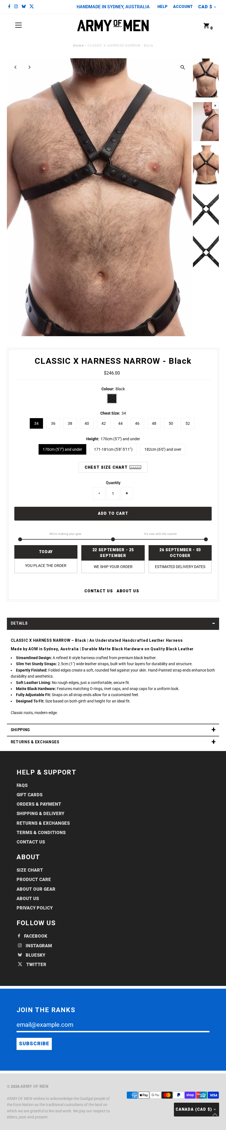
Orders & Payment (39, 804)
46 (137, 423)
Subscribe (34, 1043)
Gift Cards (29, 795)
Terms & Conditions (41, 832)
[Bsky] (23, 7)
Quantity (113, 483)
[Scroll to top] (214, 1114)
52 (187, 423)
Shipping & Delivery (40, 813)
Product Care (34, 879)
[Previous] (16, 67)
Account (183, 7)
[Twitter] (31, 7)
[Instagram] (16, 7)
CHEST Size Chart (107, 467)
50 (171, 423)
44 (120, 423)
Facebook (35, 936)
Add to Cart (113, 513)
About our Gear (36, 889)
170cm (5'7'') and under (62, 449)
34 (36, 423)
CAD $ (205, 7)
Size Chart (30, 870)
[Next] (29, 67)
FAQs (22, 785)
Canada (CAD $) (194, 1109)
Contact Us (31, 842)
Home (78, 45)
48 (154, 423)
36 (53, 423)
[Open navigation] (18, 26)
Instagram (38, 946)
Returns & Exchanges (43, 823)
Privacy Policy (35, 908)
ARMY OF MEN (34, 1086)
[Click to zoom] (182, 67)
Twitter (35, 964)
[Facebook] (9, 7)
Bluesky (35, 955)
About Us (128, 591)
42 (103, 423)
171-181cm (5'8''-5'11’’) (113, 449)
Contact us (98, 591)
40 (87, 423)
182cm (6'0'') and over (162, 449)
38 (70, 423)
